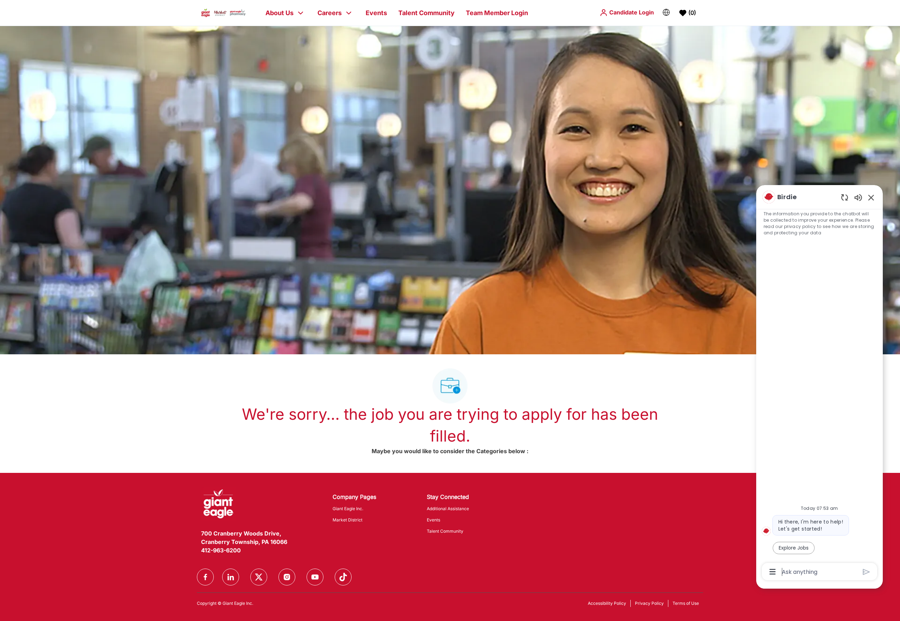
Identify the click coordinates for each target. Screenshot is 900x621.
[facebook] (205, 577)
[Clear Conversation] (845, 197)
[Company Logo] (223, 12)
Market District (347, 519)
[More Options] (772, 572)
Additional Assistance (448, 508)
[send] (866, 572)
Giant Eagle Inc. (348, 508)
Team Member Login (497, 13)
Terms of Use (686, 603)
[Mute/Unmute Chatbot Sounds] (858, 197)
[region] (819, 383)
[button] (626, 12)
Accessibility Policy (607, 603)
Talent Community (426, 13)
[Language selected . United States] (666, 12)
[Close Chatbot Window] (871, 197)
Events (376, 13)
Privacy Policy (649, 603)
